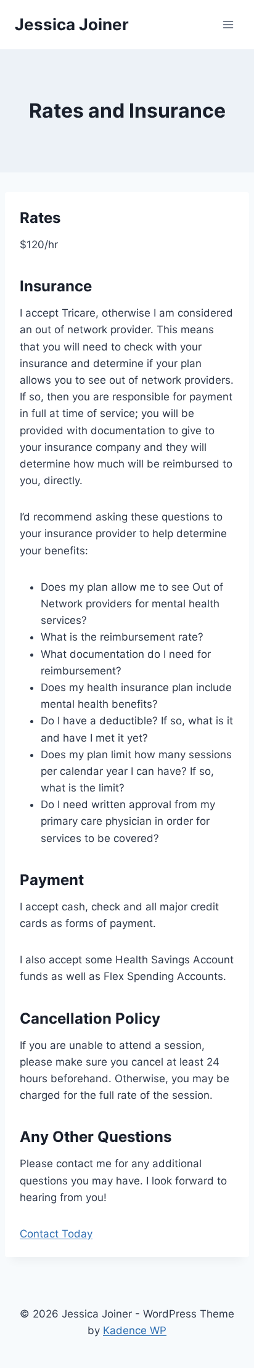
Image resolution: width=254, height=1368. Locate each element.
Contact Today (56, 1234)
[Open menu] (227, 24)
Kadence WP (134, 1330)
